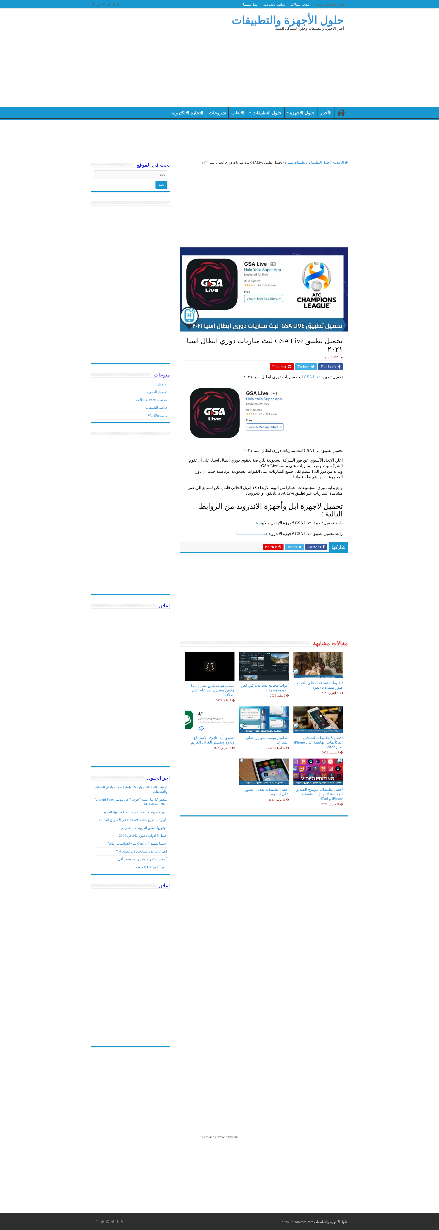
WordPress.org (157, 415)
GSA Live (312, 377)
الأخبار (326, 112)
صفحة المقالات (300, 4)
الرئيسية (341, 112)
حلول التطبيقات (267, 112)
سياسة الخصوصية (274, 4)
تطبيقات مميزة (295, 162)
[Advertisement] (187, 66)
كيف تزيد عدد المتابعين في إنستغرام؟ (141, 851)
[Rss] (118, 5)
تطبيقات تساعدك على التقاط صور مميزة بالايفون (319, 685)
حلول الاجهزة (302, 112)
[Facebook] (113, 5)
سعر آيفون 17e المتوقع (151, 867)
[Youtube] (99, 5)
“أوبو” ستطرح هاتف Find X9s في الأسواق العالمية (133, 820)
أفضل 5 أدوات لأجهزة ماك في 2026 (143, 836)
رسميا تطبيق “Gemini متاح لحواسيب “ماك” (137, 843)
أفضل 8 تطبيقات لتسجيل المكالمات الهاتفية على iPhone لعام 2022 (318, 742)
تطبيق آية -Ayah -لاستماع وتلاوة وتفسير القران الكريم (212, 739)
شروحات (217, 112)
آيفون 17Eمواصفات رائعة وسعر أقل (142, 859)
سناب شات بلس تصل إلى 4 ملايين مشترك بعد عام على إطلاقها (212, 690)
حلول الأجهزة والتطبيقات (288, 20)
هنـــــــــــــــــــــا (252, 533)
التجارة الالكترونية (186, 112)
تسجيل (162, 384)
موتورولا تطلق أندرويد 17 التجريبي (144, 828)
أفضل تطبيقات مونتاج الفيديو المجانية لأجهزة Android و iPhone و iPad (319, 794)
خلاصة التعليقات (156, 407)
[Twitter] (109, 5)
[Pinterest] (104, 5)
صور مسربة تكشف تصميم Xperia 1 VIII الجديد (135, 812)
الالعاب (237, 112)
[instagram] (94, 5)
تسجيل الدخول (157, 392)
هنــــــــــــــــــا (244, 523)
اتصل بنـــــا (250, 4)
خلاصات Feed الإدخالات (151, 400)
